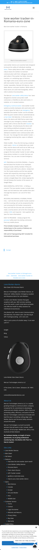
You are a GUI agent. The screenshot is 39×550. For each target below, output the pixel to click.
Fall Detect (8, 456)
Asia (9, 496)
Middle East (11, 498)
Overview (14, 276)
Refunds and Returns (14, 512)
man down (8, 117)
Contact (10, 506)
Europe (8, 250)
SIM (11, 212)
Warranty (11, 521)
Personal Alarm (13, 467)
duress (14, 145)
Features (8, 459)
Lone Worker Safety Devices (16, 464)
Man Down (8, 453)
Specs (7, 482)
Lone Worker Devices (11, 450)
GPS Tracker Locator (14, 473)
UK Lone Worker (13, 493)
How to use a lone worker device (18, 479)
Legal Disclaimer (13, 509)
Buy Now (11, 518)
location (29, 124)
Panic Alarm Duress (14, 470)
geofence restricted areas (16, 476)
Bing (5, 333)
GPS (5, 162)
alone (5, 69)
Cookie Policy (9, 524)
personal (6, 220)
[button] (36, 527)
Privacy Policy (12, 515)
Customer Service (10, 501)
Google (6, 330)
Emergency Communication (12, 106)
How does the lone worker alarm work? (20, 461)
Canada (10, 487)
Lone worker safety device (20, 95)
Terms (10, 504)
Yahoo (6, 337)
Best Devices (12, 484)
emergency (26, 110)
